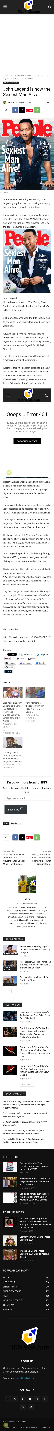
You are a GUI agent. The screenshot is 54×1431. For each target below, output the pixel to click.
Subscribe (14, 809)
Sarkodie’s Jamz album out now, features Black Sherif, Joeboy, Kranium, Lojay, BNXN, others (35, 1197)
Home (5, 75)
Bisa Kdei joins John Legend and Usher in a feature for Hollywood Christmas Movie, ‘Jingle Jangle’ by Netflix (12, 711)
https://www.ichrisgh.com (27, 903)
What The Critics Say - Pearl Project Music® (22, 1101)
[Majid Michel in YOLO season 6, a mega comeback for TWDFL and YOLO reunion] (10, 1182)
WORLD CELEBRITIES (35, 75)
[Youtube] (31, 1407)
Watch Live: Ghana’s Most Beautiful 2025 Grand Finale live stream (34, 1254)
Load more (25, 1084)
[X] (22, 110)
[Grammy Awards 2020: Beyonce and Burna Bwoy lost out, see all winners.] (12, 742)
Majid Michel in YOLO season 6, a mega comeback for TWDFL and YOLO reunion (35, 1181)
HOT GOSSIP (8, 985)
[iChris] (5, 102)
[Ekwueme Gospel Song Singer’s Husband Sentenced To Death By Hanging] (10, 950)
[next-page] (10, 991)
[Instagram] (15, 1399)
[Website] (23, 1407)
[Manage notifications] (5, 1425)
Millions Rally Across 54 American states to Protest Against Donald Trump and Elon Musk (35, 965)
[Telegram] (30, 1399)
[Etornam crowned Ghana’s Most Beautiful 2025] (10, 1240)
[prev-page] (5, 991)
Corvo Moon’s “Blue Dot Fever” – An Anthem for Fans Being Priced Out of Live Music (35, 1015)
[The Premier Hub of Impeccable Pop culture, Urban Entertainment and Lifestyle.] (27, 1338)
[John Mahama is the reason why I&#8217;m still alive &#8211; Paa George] (35, 692)
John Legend (16, 823)
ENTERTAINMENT (17, 75)
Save (31, 110)
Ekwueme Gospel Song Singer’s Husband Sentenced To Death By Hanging (35, 949)
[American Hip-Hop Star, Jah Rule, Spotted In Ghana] (10, 981)
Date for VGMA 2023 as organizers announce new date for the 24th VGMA (34, 1166)
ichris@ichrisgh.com (25, 1378)
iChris (11, 102)
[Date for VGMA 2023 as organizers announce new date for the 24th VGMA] (10, 1167)
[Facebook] (15, 110)
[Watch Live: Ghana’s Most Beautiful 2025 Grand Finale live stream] (10, 1254)
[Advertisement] (27, 42)
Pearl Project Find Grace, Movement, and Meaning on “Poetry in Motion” (26, 1104)
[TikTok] (37, 1399)
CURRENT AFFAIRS (7, 968)
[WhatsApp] (37, 110)
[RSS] (23, 1399)
